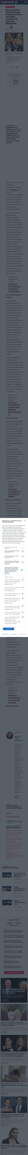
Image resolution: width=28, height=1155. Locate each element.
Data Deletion (5, 634)
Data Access (14, 634)
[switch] (22, 551)
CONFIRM (8, 628)
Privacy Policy (22, 634)
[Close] (25, 520)
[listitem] (14, 548)
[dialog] (14, 577)
